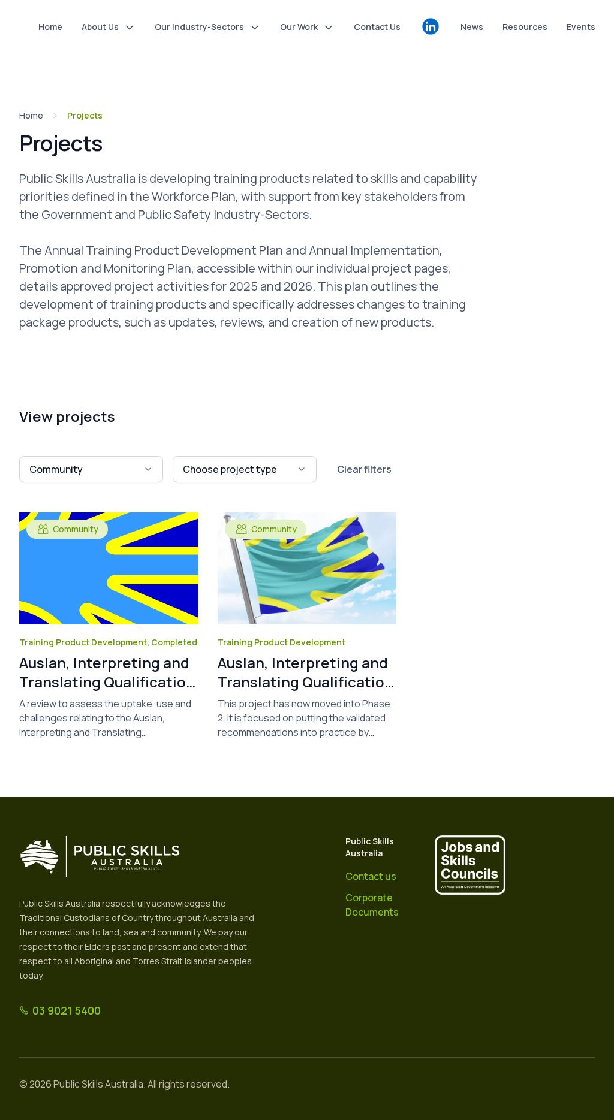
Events (581, 26)
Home (50, 26)
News (471, 26)
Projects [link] (85, 115)
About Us (100, 26)
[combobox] (91, 469)
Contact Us (377, 26)
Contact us (370, 876)
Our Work (299, 26)
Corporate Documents (372, 905)
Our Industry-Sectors (199, 26)
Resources (524, 26)
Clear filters (364, 469)
